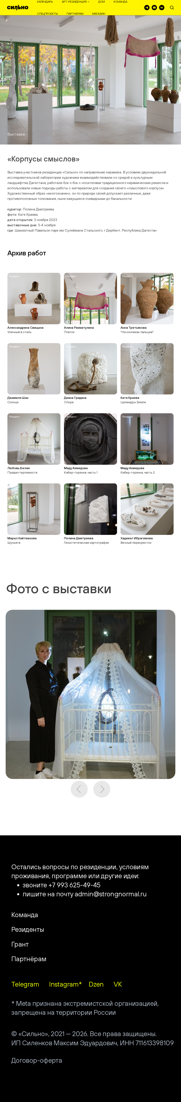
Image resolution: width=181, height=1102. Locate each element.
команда (120, 1)
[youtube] (154, 7)
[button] (172, 7)
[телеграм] (147, 7)
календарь (45, 1)
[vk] (161, 7)
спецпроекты (47, 13)
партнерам (75, 13)
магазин (98, 13)
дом (101, 1)
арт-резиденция (74, 1)
